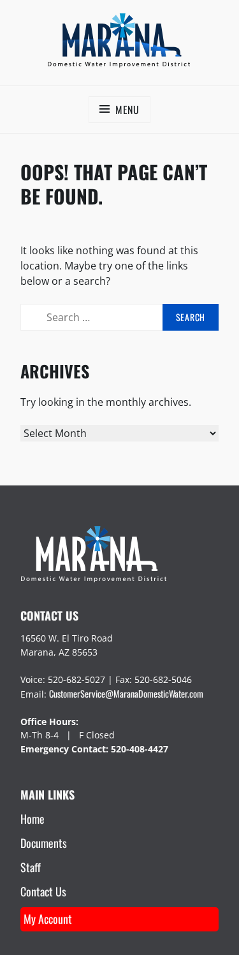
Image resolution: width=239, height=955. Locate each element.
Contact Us (43, 891)
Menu (127, 109)
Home (32, 818)
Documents (43, 843)
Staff (30, 867)
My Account (48, 918)
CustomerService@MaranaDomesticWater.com (126, 693)
